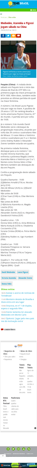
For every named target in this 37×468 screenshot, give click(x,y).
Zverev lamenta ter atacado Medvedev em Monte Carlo (16, 313)
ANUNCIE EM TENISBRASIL (19, 453)
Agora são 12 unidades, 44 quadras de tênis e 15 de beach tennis (30, 381)
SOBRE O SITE (30, 453)
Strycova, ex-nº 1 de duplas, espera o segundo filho (16, 307)
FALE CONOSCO (7, 453)
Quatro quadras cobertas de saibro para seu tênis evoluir (15, 407)
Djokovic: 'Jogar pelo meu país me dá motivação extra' (17, 320)
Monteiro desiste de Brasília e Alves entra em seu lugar (17, 300)
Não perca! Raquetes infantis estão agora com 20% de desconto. (22, 381)
